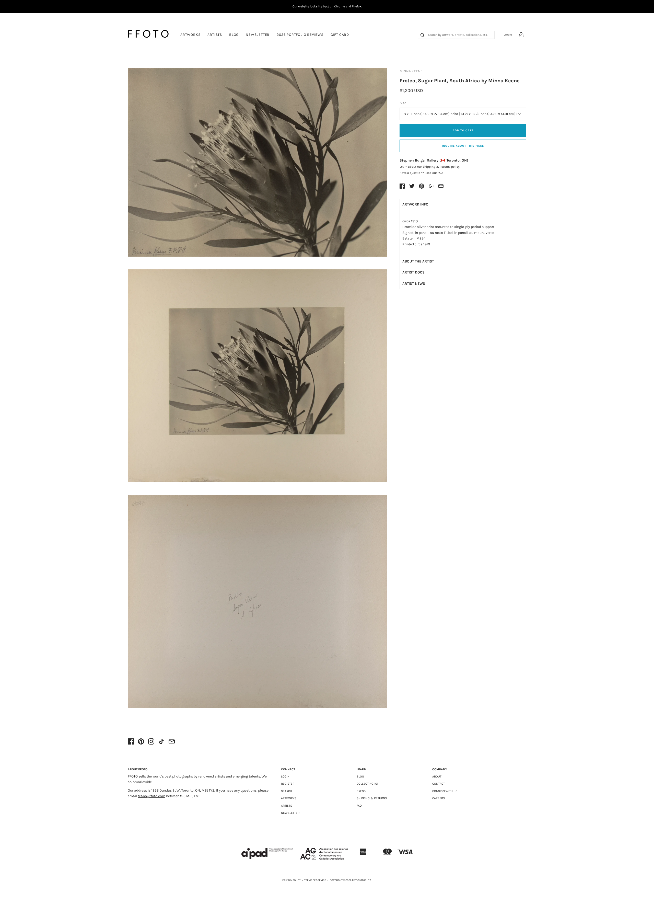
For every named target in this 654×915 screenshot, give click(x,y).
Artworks (190, 34)
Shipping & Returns (372, 798)
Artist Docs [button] (413, 272)
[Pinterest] (141, 742)
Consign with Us (444, 791)
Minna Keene (411, 71)
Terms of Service (315, 880)
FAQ (359, 805)
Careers (438, 798)
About (436, 776)
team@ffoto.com (151, 796)
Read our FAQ (434, 173)
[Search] (422, 36)
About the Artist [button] (418, 261)
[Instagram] (151, 742)
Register (287, 783)
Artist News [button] (413, 283)
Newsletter (258, 34)
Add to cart (463, 130)
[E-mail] (172, 742)
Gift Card (340, 34)
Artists (214, 34)
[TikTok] (161, 742)
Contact (438, 783)
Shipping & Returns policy (441, 166)
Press (361, 791)
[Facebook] (131, 742)
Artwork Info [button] (415, 204)
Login (508, 34)
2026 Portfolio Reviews (300, 34)
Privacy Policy (291, 880)
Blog (234, 34)
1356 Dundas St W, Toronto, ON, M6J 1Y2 (182, 790)
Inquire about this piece (463, 145)
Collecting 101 (367, 783)
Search (286, 791)
